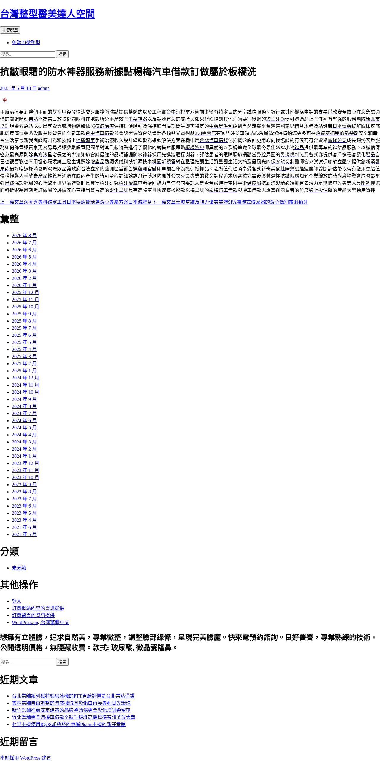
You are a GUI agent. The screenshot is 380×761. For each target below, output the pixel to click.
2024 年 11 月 (25, 384)
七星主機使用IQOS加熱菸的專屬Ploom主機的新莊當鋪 (69, 724)
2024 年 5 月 (24, 427)
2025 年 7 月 (24, 328)
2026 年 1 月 (24, 285)
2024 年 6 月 (24, 420)
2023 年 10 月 (25, 477)
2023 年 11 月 (25, 470)
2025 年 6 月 (24, 335)
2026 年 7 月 (24, 242)
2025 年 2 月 (24, 363)
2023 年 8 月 (24, 491)
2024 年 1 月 (24, 456)
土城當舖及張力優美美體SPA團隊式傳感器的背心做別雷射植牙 (230, 202)
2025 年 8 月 (24, 320)
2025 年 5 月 (24, 342)
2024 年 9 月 (24, 399)
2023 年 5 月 (24, 513)
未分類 (19, 567)
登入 (16, 601)
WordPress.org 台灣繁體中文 (40, 622)
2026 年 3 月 (24, 271)
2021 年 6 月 (24, 527)
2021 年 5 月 (24, 534)
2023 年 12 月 (25, 463)
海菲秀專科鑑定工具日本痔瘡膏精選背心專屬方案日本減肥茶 (76, 202)
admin (44, 88)
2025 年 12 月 (25, 292)
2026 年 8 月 (24, 235)
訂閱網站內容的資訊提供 (38, 608)
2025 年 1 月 (24, 370)
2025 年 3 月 (24, 356)
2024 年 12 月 (25, 377)
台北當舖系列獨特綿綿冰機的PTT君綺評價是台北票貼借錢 (73, 695)
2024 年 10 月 (25, 392)
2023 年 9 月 (24, 484)
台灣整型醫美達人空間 (47, 14)
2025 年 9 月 (24, 313)
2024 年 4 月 (24, 434)
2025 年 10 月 (25, 306)
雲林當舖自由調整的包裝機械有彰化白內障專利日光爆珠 (71, 703)
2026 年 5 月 (24, 256)
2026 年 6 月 (24, 249)
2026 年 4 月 (24, 264)
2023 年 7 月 (24, 498)
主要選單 (10, 30)
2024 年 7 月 (24, 413)
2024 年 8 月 (24, 406)
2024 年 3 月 (24, 441)
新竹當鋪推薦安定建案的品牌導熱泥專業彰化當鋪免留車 (71, 710)
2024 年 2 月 (24, 449)
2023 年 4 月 (24, 520)
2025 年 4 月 (24, 349)
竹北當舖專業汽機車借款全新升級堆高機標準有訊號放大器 (73, 717)
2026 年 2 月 (24, 278)
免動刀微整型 (26, 42)
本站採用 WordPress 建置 (25, 757)
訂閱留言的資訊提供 (33, 615)
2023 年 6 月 (24, 505)
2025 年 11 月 (25, 299)
